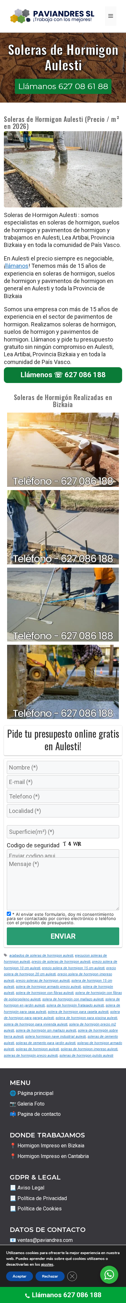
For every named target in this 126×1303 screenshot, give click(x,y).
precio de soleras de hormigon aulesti (61, 962)
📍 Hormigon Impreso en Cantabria (49, 1156)
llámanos (16, 265)
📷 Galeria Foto (27, 1104)
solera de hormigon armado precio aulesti (48, 987)
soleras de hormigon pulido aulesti (86, 1055)
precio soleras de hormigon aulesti (43, 981)
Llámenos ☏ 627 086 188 (63, 375)
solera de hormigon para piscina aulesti (86, 1018)
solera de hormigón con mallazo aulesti (73, 999)
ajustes (47, 1264)
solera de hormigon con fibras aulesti (45, 993)
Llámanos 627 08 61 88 (63, 86)
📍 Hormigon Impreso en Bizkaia (47, 1146)
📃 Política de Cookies (36, 1209)
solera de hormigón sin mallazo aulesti (46, 1030)
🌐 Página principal (31, 1093)
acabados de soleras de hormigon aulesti (41, 955)
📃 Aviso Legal (27, 1188)
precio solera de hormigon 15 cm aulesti (73, 968)
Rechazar (50, 1276)
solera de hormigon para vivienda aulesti (36, 1024)
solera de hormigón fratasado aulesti (75, 1005)
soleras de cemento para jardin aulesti (46, 1043)
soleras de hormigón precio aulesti (31, 1055)
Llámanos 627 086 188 (66, 1295)
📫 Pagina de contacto (35, 1114)
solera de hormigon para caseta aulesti (78, 1012)
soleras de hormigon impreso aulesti (89, 1049)
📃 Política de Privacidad (38, 1198)
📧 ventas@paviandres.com (41, 1240)
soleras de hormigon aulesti (37, 1049)
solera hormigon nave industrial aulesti (55, 1036)
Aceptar (19, 1276)
